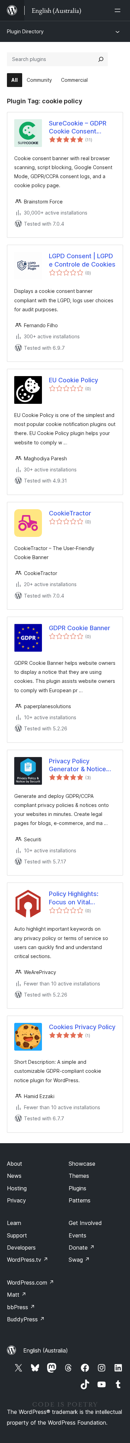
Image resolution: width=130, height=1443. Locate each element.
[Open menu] (119, 10)
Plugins (77, 1188)
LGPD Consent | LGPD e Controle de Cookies (82, 260)
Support (17, 1235)
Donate (82, 1247)
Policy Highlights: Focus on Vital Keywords (73, 898)
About (14, 1163)
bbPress (21, 1307)
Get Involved (85, 1222)
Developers (21, 1247)
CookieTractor (70, 513)
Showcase (82, 1163)
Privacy (16, 1200)
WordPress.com (30, 1282)
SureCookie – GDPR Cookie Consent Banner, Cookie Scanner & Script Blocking (77, 128)
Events (77, 1235)
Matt (16, 1294)
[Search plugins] (101, 59)
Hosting (17, 1188)
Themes (79, 1175)
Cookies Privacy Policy (82, 1027)
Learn (14, 1222)
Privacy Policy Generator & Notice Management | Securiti (82, 765)
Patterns (79, 1200)
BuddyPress (26, 1319)
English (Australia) (45, 1350)
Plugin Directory (25, 31)
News (14, 1175)
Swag (79, 1259)
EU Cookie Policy (73, 380)
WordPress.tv (27, 1259)
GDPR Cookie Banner (79, 628)
